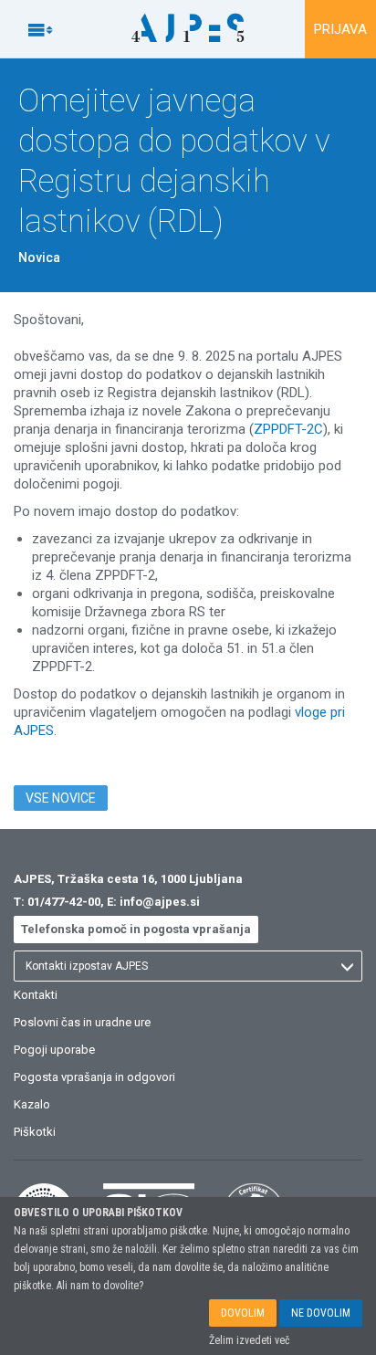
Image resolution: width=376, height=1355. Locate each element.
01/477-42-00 (63, 902)
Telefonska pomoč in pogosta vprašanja (136, 929)
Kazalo (32, 1104)
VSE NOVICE (61, 798)
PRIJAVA (340, 29)
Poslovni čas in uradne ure (82, 1022)
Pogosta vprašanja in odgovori (94, 1077)
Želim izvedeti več (249, 1340)
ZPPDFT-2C (288, 429)
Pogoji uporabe (54, 1049)
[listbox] (188, 966)
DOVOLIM (243, 1313)
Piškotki (35, 1132)
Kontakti (35, 995)
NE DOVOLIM (320, 1313)
